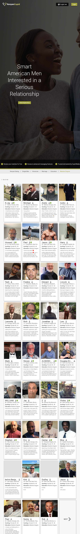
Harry (62, 242)
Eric (25, 440)
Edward (45, 282)
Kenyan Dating (14, 171)
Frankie (26, 282)
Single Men (25, 171)
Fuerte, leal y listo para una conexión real (30, 408)
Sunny (26, 519)
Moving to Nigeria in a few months (67, 290)
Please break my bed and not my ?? (67, 329)
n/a (43, 489)
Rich (25, 321)
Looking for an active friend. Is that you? (49, 408)
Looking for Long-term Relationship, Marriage (49, 329)
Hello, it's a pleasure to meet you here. (12, 448)
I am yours (62, 489)
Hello (61, 487)
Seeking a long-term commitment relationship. (67, 369)
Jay (25, 400)
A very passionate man (11, 487)
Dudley (45, 479)
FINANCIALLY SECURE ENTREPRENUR (12, 408)
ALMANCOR (47, 361)
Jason (44, 242)
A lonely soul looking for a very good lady (12, 527)
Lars (62, 321)
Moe (62, 440)
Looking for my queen (10, 329)
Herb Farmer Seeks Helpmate (67, 408)
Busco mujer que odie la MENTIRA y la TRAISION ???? (67, 211)
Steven (26, 361)
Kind (24, 489)
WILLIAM (9, 400)
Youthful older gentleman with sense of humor (49, 290)
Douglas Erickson (66, 361)
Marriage (44, 171)
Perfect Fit (62, 448)
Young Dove (26, 211)
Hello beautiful (27, 487)
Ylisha (63, 400)
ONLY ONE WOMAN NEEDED (49, 250)
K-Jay (7, 203)
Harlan (45, 440)
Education (54, 171)
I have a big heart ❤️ (28, 250)
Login (74, 4)
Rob (43, 519)
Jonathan (46, 321)
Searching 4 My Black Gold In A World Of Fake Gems (49, 448)
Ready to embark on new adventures (30, 448)
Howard (8, 242)
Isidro (62, 203)
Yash (7, 282)
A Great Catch (8, 369)
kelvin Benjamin (11, 479)
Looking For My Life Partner (67, 250)
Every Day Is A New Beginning (30, 369)
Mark (7, 361)
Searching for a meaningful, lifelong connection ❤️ (12, 290)
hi (23, 290)
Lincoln (63, 282)
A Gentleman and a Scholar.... (12, 211)
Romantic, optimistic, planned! (30, 329)
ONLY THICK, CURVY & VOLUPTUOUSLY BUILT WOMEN (49, 211)
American (35, 171)
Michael (27, 203)
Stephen (8, 440)
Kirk (25, 479)
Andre (44, 203)
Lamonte (9, 321)
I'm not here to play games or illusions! (12, 250)
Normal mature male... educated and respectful (49, 369)
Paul (25, 242)
